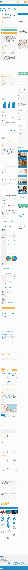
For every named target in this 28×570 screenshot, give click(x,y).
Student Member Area (15, 562)
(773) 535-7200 (8, 21)
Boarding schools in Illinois (22, 226)
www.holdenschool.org (8, 25)
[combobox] (12, 2)
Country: (19, 116)
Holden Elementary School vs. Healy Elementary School (10, 392)
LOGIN (22, 2)
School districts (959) (21, 221)
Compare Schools (15, 564)
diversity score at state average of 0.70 (9, 151)
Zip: (18, 122)
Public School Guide (15, 563)
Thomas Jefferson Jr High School (3, 466)
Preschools (9, 416)
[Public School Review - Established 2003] (3, 2)
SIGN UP (26, 2)
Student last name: (20, 85)
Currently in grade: (20, 94)
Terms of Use (21, 568)
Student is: (19, 91)
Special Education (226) (22, 217)
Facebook (2, 568)
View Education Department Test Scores (11, 299)
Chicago (5, 14)
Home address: (20, 110)
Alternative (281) (21, 220)
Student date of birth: (21, 88)
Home (9, 562)
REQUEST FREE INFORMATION (10, 308)
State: (19, 119)
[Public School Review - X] (1, 568)
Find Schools (9, 564)
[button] (6, 409)
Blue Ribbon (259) (21, 214)
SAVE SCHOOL (10, 33)
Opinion (21, 198)
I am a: (2, 491)
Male (19, 92)
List (15, 370)
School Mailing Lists (21, 563)
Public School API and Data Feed (23, 564)
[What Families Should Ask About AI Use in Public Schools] (15, 512)
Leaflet (23, 48)
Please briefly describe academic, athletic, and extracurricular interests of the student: (22, 104)
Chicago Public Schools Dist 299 (11, 302)
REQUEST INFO (10, 30)
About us (9, 563)
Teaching (21, 200)
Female (22, 92)
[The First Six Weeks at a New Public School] (3, 512)
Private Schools (13, 416)
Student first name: (20, 82)
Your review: (2, 494)
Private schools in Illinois (22, 225)
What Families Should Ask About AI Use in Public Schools (14, 520)
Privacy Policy (25, 568)
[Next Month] (4, 369)
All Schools (3, 414)
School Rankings (10, 565)
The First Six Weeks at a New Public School (3, 519)
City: (18, 113)
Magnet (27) (20, 215)
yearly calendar (13, 356)
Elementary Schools (4, 416)
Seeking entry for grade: (21, 97)
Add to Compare (4, 437)
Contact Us (14, 565)
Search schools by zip (22, 208)
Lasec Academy (3, 433)
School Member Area (21, 562)
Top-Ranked (20, 213)
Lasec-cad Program (2, 442)
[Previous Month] (2, 369)
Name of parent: (20, 79)
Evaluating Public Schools (23, 196)
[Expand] (2, 407)
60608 (8, 14)
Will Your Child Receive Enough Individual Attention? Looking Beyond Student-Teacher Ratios (8, 522)
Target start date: (20, 100)
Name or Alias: (11, 491)
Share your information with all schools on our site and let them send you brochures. (23, 132)
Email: (19, 76)
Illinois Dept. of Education (22, 229)
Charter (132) (20, 216)
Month (13, 370)
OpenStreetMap (26, 48)
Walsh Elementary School (3, 459)
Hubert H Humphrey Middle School (11, 401)
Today (3, 370)
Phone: (19, 126)
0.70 (14, 264)
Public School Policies (22, 197)
